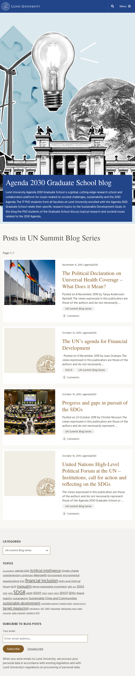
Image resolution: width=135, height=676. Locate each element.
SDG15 (56, 593)
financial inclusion (41, 581)
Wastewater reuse (69, 609)
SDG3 (80, 586)
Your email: (9, 631)
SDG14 (50, 593)
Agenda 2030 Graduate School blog (59, 182)
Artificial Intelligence (45, 570)
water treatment (19, 613)
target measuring (15, 608)
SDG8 (19, 592)
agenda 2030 (22, 571)
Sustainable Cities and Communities (53, 598)
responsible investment (53, 586)
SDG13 (44, 593)
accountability (8, 571)
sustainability (20, 598)
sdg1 (74, 587)
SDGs (72, 593)
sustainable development (21, 603)
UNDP (47, 609)
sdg (70, 586)
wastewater (55, 609)
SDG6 (10, 593)
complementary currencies (18, 575)
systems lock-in (79, 604)
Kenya (36, 586)
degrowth (40, 575)
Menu (123, 6)
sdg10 (29, 593)
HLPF (13, 586)
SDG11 (37, 593)
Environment (55, 575)
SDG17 (64, 593)
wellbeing (30, 613)
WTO (38, 613)
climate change (70, 571)
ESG (22, 581)
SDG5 (5, 593)
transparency (34, 609)
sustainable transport (50, 604)
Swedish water (65, 604)
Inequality (24, 586)
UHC (42, 609)
